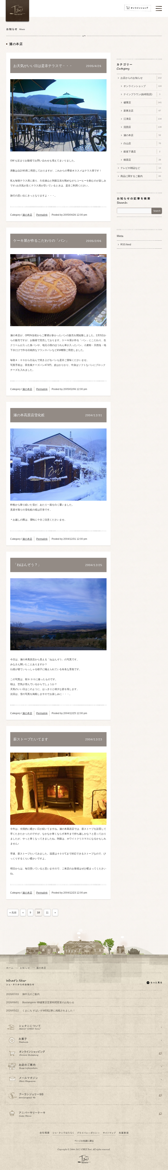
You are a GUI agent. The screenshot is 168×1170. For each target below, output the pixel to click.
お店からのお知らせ (141, 78)
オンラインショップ (143, 86)
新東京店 (142, 110)
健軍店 (143, 102)
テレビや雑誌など (140, 168)
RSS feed (125, 244)
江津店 (143, 118)
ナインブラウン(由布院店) (142, 94)
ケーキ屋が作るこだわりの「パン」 (41, 240)
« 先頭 (12, 912)
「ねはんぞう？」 (27, 565)
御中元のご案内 (23, 994)
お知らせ (25, 968)
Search (156, 211)
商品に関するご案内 (140, 176)
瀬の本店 (27, 214)
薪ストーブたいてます (30, 739)
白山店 (142, 143)
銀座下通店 (142, 151)
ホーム (10, 968)
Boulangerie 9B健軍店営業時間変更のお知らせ (40, 1002)
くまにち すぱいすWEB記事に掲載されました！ (40, 1010)
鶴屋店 (142, 159)
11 (47, 912)
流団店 (143, 127)
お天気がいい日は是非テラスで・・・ (43, 66)
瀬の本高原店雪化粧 (29, 415)
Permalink (42, 214)
